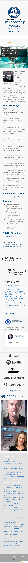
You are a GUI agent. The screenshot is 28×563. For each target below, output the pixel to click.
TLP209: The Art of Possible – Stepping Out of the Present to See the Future (14, 298)
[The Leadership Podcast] (14, 19)
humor (8, 529)
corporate (6, 522)
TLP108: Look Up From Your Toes (15, 305)
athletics (15, 517)
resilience (11, 543)
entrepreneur (8, 526)
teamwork (7, 548)
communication (16, 520)
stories (6, 546)
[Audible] (14, 370)
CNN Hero (14, 244)
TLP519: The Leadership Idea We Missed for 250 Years (13, 487)
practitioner (14, 541)
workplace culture (12, 550)
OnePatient (9, 236)
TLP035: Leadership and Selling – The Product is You (15, 286)
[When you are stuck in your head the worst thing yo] (14, 439)
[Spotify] (14, 362)
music (19, 247)
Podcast (13, 242)
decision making (7, 524)
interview (17, 529)
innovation (11, 529)
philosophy (7, 541)
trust (20, 548)
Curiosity (20, 522)
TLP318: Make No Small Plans (14, 303)
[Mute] (23, 65)
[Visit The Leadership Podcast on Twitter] (12, 31)
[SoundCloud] (14, 378)
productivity (20, 541)
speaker (15, 543)
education (12, 524)
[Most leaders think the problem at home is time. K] (14, 413)
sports (19, 543)
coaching (9, 520)
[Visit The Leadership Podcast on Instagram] (18, 31)
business (21, 517)
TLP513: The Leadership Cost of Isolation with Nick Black (14, 493)
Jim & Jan (10, 531)
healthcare (6, 247)
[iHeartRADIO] (14, 384)
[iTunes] (14, 356)
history (5, 529)
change (5, 520)
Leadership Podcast (15, 537)
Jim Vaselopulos (18, 335)
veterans (6, 550)
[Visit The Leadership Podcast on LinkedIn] (10, 31)
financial (21, 526)
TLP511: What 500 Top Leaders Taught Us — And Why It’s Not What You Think (14, 499)
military (6, 539)
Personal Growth (18, 539)
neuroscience (12, 539)
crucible (10, 522)
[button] (14, 3)
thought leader (15, 548)
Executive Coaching (16, 526)
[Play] (2, 63)
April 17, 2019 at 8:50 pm (17, 321)
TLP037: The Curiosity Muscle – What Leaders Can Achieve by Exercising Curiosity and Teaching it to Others (15, 292)
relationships (6, 543)
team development (13, 546)
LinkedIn (17, 197)
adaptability (6, 517)
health (20, 244)
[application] (14, 63)
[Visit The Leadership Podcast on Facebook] (15, 31)
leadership (13, 247)
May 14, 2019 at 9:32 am (19, 336)
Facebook (11, 197)
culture (15, 522)
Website (5, 197)
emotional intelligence (19, 524)
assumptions (10, 517)
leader (21, 531)
